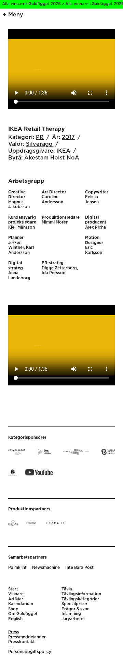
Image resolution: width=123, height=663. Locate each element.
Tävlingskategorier (80, 599)
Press (13, 632)
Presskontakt (21, 642)
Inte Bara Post (79, 568)
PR (40, 137)
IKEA (63, 151)
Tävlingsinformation (81, 594)
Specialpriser (74, 604)
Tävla (67, 589)
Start (13, 589)
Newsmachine (46, 568)
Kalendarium (20, 604)
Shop (13, 609)
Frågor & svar (75, 609)
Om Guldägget (23, 614)
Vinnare (16, 594)
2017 (68, 137)
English (15, 619)
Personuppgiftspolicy (29, 652)
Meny (15, 14)
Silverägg (39, 144)
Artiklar (15, 599)
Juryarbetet (73, 619)
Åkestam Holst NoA (51, 158)
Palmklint (17, 568)
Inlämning (71, 614)
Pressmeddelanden (27, 637)
